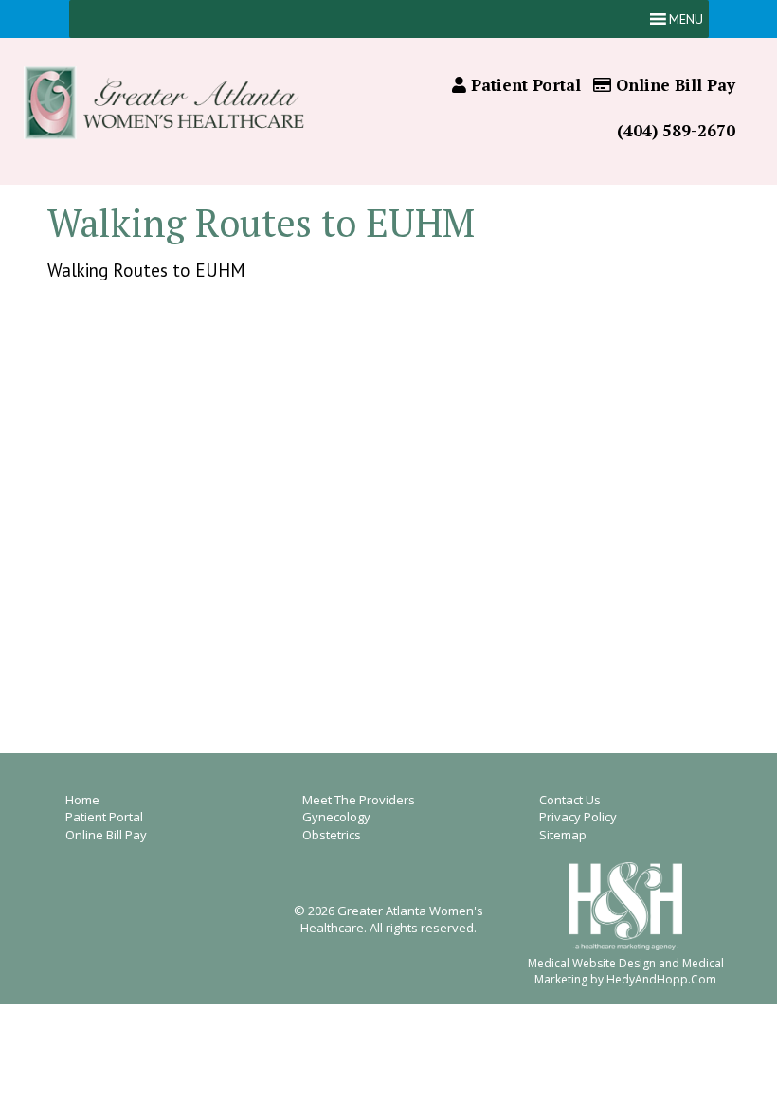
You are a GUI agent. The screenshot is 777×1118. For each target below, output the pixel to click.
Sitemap (563, 834)
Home (82, 799)
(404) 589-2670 (676, 130)
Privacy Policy (578, 816)
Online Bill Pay (673, 85)
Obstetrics (331, 834)
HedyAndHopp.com (661, 979)
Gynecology (336, 816)
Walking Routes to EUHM (146, 270)
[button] (686, 19)
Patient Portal (523, 85)
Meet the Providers (358, 799)
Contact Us (570, 799)
